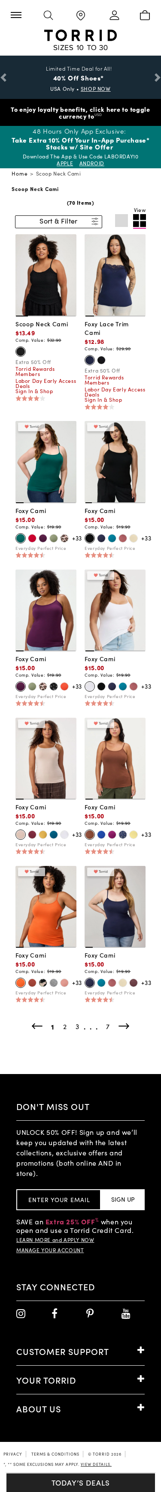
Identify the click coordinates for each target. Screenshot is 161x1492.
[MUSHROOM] (20, 835)
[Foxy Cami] (45, 461)
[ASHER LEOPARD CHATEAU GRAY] (64, 538)
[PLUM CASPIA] (112, 834)
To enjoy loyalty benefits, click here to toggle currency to (80, 112)
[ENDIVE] (133, 834)
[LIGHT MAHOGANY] (64, 983)
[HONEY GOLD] (43, 834)
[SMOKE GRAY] (133, 538)
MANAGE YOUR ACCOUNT (50, 1250)
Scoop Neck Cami (41, 323)
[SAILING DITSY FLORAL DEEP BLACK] (53, 686)
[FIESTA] (64, 686)
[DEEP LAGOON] (53, 834)
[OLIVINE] (53, 538)
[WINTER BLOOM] (43, 538)
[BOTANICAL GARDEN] (20, 538)
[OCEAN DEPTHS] (112, 538)
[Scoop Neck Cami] (45, 274)
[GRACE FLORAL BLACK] (43, 983)
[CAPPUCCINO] (90, 835)
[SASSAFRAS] (133, 983)
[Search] (48, 15)
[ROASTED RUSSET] (32, 983)
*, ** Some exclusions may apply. (57, 1464)
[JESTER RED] (32, 538)
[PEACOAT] (90, 360)
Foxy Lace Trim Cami (107, 328)
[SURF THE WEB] (101, 834)
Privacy (12, 1453)
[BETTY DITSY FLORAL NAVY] (122, 834)
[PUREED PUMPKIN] (20, 983)
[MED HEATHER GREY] (53, 983)
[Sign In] (112, 15)
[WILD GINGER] (122, 538)
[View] (139, 221)
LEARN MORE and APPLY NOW (55, 1239)
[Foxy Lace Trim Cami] (115, 274)
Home (20, 173)
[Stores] (80, 16)
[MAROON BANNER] (32, 834)
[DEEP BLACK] (20, 351)
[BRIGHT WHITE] (90, 686)
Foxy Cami (30, 510)
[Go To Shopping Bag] (145, 15)
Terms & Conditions (55, 1453)
